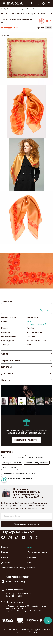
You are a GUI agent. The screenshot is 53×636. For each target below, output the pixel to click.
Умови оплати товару (37, 552)
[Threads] (30, 537)
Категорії (30, 13)
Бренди (4, 557)
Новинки (5, 547)
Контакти (31, 567)
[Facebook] (3, 537)
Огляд (4, 13)
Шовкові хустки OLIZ (36, 324)
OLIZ (3, 9)
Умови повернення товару (13, 567)
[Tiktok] (16, 537)
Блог (29, 562)
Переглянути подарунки (26, 439)
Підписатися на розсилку (26, 524)
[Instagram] (10, 537)
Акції (29, 547)
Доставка (41, 13)
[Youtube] (23, 537)
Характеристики (16, 13)
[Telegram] (37, 537)
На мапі (19, 589)
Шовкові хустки (13, 9)
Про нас (4, 552)
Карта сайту (32, 557)
